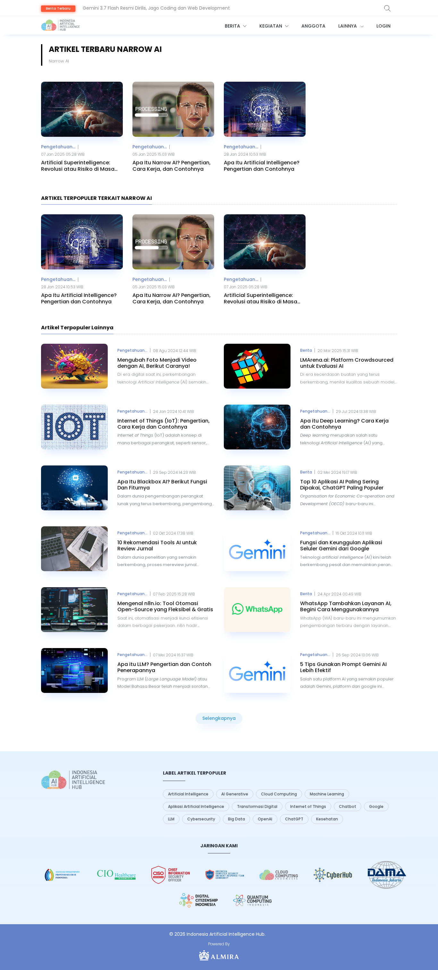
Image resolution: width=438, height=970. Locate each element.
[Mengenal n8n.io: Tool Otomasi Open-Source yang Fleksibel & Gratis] (74, 609)
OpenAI (265, 819)
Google (376, 806)
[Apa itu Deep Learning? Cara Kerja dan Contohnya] (257, 427)
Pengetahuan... (58, 147)
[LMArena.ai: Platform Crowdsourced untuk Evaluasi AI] (257, 366)
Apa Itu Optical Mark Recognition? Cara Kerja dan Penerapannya (155, 14)
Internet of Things (308, 806)
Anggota (313, 26)
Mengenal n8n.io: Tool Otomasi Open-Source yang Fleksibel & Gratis (165, 606)
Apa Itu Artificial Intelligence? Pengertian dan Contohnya (261, 166)
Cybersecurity (201, 819)
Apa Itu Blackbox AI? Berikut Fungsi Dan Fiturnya (162, 485)
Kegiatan (271, 26)
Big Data (236, 819)
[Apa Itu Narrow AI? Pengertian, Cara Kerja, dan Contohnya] (173, 109)
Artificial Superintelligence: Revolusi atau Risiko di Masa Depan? (77, 166)
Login (383, 26)
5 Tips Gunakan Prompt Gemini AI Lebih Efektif (343, 667)
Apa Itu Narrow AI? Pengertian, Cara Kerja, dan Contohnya (171, 166)
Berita (233, 26)
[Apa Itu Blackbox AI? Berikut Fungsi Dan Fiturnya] (74, 487)
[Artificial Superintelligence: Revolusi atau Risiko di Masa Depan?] (82, 109)
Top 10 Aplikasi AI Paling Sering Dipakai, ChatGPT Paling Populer (341, 485)
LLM (171, 819)
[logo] (73, 779)
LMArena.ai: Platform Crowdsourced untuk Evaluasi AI (346, 363)
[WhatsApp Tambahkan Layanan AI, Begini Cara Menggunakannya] (257, 609)
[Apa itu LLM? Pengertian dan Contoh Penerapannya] (74, 670)
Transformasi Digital (257, 806)
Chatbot (347, 806)
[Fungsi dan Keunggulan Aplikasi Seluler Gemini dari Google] (257, 548)
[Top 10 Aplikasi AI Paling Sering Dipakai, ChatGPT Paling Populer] (257, 487)
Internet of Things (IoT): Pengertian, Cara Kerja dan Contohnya (163, 424)
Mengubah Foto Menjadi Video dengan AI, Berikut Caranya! (157, 363)
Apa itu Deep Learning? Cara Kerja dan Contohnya (344, 424)
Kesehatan (327, 819)
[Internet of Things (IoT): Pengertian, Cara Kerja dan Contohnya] (74, 427)
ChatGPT (294, 819)
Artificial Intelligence (188, 794)
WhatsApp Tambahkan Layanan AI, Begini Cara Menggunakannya (346, 606)
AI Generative (234, 794)
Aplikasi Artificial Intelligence (196, 806)
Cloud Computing (279, 794)
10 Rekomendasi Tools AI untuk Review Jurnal (157, 545)
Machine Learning (327, 794)
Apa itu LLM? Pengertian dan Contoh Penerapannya (164, 667)
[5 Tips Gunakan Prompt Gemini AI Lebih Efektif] (257, 670)
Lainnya (348, 26)
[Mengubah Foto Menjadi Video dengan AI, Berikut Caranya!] (74, 366)
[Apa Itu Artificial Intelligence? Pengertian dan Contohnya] (265, 109)
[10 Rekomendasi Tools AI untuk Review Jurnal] (74, 548)
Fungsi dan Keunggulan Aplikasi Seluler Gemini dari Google (341, 545)
